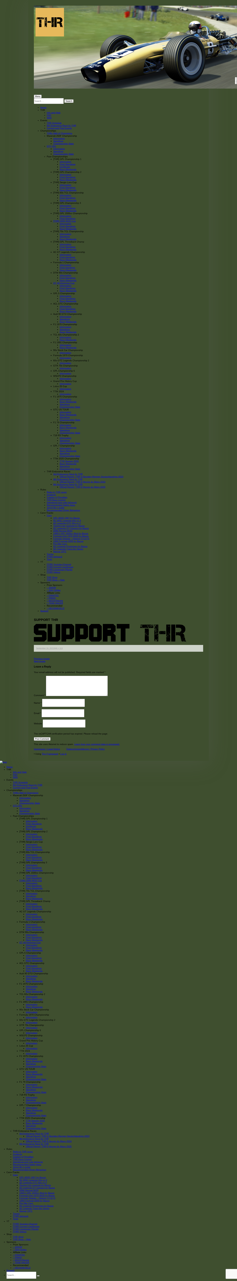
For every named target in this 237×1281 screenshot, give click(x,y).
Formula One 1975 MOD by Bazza (71, 536)
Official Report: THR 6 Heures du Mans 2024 (82, 482)
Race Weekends (68, 169)
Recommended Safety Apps (61, 505)
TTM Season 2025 (69, 461)
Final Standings (67, 164)
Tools (49, 559)
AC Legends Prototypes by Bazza (70, 546)
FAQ (49, 115)
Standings (58, 141)
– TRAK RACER (55, 603)
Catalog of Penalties (57, 497)
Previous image (42, 658)
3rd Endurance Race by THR (68, 474)
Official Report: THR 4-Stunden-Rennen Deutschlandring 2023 (91, 476)
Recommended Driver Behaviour (63, 510)
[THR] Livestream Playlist (59, 569)
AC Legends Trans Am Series (68, 549)
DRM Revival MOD (62, 531)
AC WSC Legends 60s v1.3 (67, 520)
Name (37, 702)
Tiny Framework (50, 754)
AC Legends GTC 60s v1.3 (67, 523)
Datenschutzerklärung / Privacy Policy (85, 749)
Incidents (51, 494)
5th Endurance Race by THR (68, 484)
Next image (39, 661)
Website (38, 723)
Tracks (50, 554)
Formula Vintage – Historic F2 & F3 (71, 538)
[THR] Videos (53, 572)
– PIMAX (51, 598)
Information (59, 138)
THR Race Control (56, 500)
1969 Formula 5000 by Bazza (68, 541)
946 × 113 (58, 648)
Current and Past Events (59, 128)
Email (37, 713)
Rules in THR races (57, 492)
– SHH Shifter (54, 590)
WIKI (49, 117)
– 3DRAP (51, 587)
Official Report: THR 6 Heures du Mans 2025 (82, 487)
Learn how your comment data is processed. (97, 744)
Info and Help (53, 112)
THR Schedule (54, 123)
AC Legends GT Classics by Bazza (71, 528)
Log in (63, 754)
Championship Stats (63, 143)
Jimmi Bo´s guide (55, 507)
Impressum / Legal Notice (47, 749)
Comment (39, 695)
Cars (49, 515)
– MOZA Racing (55, 600)
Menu (37, 96)
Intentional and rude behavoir (62, 502)
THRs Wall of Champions (59, 133)
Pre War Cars (60, 543)
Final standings (67, 257)
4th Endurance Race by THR (68, 479)
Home (43, 107)
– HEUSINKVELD (55, 608)
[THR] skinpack (54, 556)
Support (44, 611)
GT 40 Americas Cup (63, 283)
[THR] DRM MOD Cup (64, 221)
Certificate (65, 167)
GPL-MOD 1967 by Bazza (66, 518)
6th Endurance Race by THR (61, 125)
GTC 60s (51, 146)
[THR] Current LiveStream (60, 567)
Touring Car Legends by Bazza (69, 525)
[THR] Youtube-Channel (59, 564)
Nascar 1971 (59, 551)
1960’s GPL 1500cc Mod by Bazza (70, 533)
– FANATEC (53, 595)
